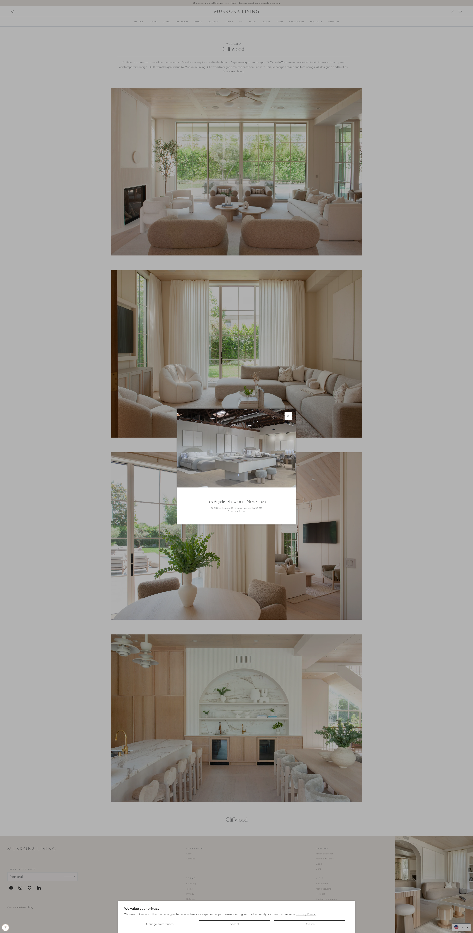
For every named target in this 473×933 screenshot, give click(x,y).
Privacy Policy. (306, 914)
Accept (234, 924)
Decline (309, 924)
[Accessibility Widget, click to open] (5, 927)
